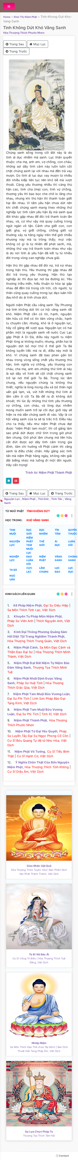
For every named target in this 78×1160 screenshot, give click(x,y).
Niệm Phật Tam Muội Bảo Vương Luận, (41, 694)
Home (6, 16)
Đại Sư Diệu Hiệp (56, 605)
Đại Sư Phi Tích (18, 698)
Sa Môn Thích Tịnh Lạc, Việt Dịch (31, 610)
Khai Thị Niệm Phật (25, 16)
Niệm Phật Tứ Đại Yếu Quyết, (36, 731)
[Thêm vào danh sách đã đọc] (8, 481)
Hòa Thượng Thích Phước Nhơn (23, 32)
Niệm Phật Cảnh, (26, 647)
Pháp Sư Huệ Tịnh (30, 683)
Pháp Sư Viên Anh (20, 621)
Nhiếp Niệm (39, 1043)
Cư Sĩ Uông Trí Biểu (24, 958)
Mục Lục (39, 44)
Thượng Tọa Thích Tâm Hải (39, 1135)
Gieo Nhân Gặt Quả (39, 865)
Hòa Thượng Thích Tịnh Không (47, 767)
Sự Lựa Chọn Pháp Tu (39, 1131)
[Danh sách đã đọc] (16, 481)
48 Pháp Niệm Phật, (28, 605)
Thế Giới (43, 498)
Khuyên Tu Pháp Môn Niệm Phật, (38, 616)
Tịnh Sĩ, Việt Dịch (53, 714)
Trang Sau (16, 44)
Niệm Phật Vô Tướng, (30, 751)
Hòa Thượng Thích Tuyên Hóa (29, 869)
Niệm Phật (28, 498)
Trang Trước (17, 51)
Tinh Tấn (56, 498)
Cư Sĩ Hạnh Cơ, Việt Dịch (35, 756)
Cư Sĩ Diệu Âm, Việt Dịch (25, 771)
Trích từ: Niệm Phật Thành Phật (48, 472)
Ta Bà (13, 569)
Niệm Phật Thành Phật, (31, 720)
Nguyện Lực (12, 498)
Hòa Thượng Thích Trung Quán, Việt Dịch (37, 641)
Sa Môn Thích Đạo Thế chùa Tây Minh (32, 1047)
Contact (63, 1155)
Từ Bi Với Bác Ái (39, 954)
